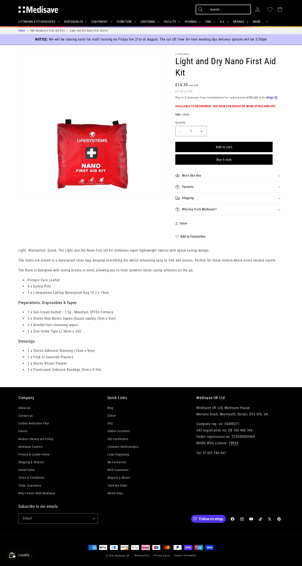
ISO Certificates (117, 439)
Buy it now (224, 160)
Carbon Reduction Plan (33, 423)
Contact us (25, 415)
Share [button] (183, 223)
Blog (110, 408)
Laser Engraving (118, 454)
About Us (24, 408)
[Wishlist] (270, 9)
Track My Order (117, 485)
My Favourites (116, 462)
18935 (233, 443)
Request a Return (118, 477)
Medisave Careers (30, 446)
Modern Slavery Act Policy (35, 439)
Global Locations (118, 431)
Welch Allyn (115, 493)
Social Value (26, 470)
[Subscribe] (93, 518)
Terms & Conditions (31, 477)
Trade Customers (29, 485)
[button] (38, 21)
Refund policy (142, 555)
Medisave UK (122, 555)
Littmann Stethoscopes (123, 446)
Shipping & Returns (31, 462)
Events (22, 431)
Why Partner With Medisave (36, 493)
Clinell (111, 415)
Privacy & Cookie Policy (34, 454)
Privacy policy (162, 555)
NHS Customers (118, 470)
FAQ (110, 423)
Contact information (185, 555)
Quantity (180, 122)
